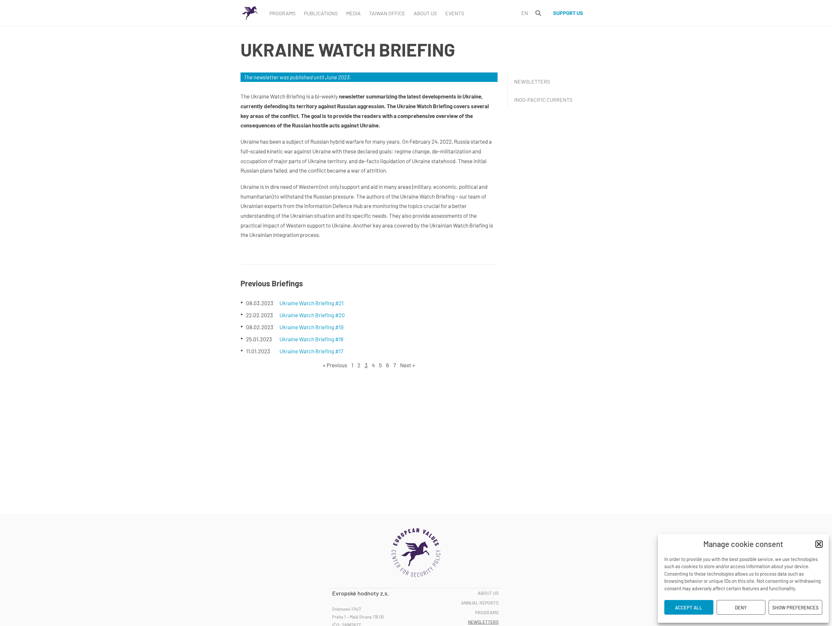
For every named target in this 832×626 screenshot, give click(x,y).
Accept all (688, 607)
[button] (819, 544)
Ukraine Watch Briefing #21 (312, 303)
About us (488, 593)
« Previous (335, 365)
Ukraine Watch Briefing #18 (312, 339)
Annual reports (480, 603)
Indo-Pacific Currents (543, 100)
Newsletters (532, 81)
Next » (407, 365)
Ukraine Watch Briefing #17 (311, 351)
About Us (425, 13)
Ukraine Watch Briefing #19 (312, 327)
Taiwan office (387, 13)
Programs (282, 13)
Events (454, 13)
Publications (321, 13)
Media (353, 13)
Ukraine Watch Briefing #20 (312, 315)
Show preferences (795, 607)
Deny (741, 607)
